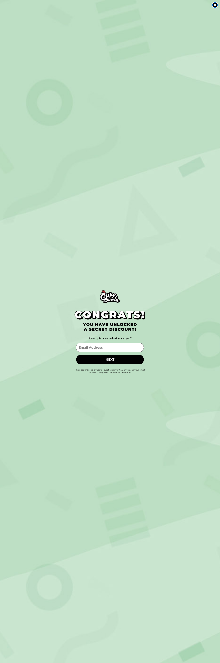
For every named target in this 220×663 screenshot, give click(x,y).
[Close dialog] (215, 5)
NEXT (110, 359)
